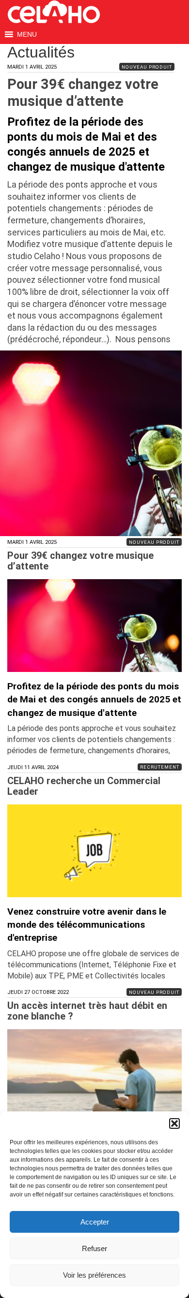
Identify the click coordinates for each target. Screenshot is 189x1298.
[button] (174, 1123)
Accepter (94, 1222)
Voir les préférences (94, 1275)
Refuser (94, 1248)
